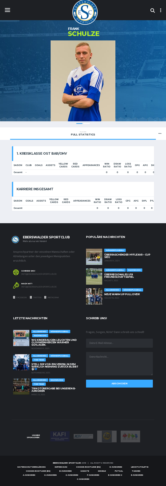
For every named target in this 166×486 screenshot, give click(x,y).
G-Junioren (50, 475)
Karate (85, 471)
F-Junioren (93, 475)
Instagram (53, 297)
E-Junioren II (115, 475)
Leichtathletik (140, 467)
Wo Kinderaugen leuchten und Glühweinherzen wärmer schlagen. (54, 342)
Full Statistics (83, 133)
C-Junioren (83, 479)
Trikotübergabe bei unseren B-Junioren (53, 389)
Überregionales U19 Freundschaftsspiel (119, 275)
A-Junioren (29, 475)
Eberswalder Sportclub (67, 463)
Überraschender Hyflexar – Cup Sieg (127, 256)
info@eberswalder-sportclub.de (39, 274)
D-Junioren (116, 467)
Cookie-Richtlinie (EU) (88, 467)
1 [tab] (79, 123)
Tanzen (136, 471)
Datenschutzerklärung (31, 467)
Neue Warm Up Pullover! (122, 294)
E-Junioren (137, 475)
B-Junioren (65, 471)
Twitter (37, 297)
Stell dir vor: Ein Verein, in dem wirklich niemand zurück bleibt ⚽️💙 (54, 367)
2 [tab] (87, 123)
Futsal (119, 471)
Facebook (21, 297)
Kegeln (102, 471)
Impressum (61, 467)
